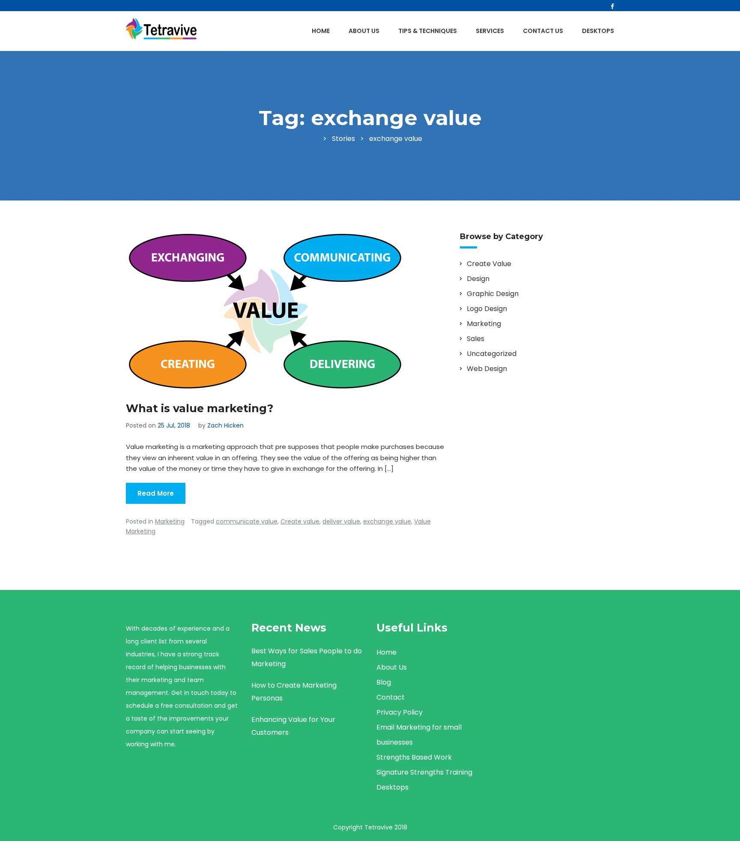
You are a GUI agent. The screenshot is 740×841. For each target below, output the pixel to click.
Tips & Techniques (427, 31)
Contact (390, 697)
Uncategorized (491, 354)
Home (321, 31)
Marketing (170, 521)
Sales (475, 339)
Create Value (489, 264)
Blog (383, 682)
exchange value (387, 521)
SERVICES (490, 31)
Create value (299, 521)
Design (478, 279)
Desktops (598, 31)
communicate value (247, 521)
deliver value (341, 521)
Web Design (487, 369)
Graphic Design (493, 294)
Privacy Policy (399, 712)
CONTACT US (543, 31)
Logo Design (487, 309)
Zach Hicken (225, 425)
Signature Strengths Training (424, 772)
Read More (155, 493)
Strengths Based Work (414, 757)
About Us (364, 31)
